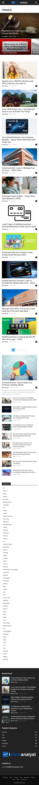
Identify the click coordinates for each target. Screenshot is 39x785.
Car (4, 508)
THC (4, 645)
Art (4, 488)
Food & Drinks (7, 544)
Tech (4, 642)
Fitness (5, 538)
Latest (5, 589)
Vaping (5, 656)
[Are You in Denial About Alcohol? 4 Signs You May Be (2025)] (6, 463)
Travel (5, 654)
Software (6, 634)
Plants (5, 617)
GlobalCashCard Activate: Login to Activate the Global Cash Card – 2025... (19, 282)
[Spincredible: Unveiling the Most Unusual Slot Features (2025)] (6, 409)
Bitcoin (5, 491)
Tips (4, 648)
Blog (4, 494)
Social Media (7, 631)
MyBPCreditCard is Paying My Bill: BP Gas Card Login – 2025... (18, 338)
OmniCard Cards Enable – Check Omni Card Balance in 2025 (18, 197)
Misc (21, 777)
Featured (6, 533)
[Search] (36, 2)
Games (5, 550)
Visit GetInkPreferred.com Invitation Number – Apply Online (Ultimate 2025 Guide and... (19, 139)
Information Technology (10, 569)
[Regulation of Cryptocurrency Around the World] (19, 26)
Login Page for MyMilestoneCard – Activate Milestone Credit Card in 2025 (19, 225)
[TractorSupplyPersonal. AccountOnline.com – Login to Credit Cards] (15, 47)
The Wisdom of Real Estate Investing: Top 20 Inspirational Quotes (21, 708)
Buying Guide (7, 502)
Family (5, 527)
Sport (4, 637)
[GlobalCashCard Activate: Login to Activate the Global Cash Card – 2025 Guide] (19, 269)
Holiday (5, 558)
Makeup (5, 600)
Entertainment (7, 524)
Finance (5, 536)
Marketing (6, 603)
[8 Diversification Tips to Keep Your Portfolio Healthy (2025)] (19, 367)
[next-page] (25, 349)
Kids (4, 586)
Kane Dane (5, 86)
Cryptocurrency (7, 516)
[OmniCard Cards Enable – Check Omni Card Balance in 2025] (19, 185)
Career (5, 510)
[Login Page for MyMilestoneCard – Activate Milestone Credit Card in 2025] (19, 213)
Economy (6, 519)
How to (5, 564)
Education (6, 522)
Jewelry (5, 583)
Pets (4, 614)
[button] (3, 2)
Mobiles (5, 606)
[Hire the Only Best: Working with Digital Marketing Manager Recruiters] (6, 436)
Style (4, 640)
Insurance (6, 572)
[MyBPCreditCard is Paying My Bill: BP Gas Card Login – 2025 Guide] (19, 326)
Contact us (24, 779)
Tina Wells (5, 36)
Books (5, 496)
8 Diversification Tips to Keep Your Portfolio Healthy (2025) (17, 383)
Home (3, 7)
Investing (6, 581)
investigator (6, 578)
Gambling (6, 547)
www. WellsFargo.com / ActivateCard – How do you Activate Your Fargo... (19, 110)
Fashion (5, 530)
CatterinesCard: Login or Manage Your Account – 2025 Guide (18, 169)
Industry (5, 567)
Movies (5, 609)
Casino (5, 513)
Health (5, 555)
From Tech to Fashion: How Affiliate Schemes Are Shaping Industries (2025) (23, 689)
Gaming (5, 553)
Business (6, 499)
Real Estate (6, 623)
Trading (5, 651)
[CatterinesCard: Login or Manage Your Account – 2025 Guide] (19, 157)
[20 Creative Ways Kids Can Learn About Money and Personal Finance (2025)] (6, 454)
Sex (4, 628)
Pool (4, 620)
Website (5, 659)
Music (5, 612)
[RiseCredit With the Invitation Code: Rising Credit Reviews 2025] (19, 241)
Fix (4, 541)
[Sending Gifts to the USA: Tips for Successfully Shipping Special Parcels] (6, 472)
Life (4, 595)
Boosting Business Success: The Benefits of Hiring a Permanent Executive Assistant (22, 444)
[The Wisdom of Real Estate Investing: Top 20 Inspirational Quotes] (6, 418)
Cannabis (6, 505)
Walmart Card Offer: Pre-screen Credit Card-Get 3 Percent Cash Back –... (18, 310)
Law (4, 592)
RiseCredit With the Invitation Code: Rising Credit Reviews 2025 (17, 253)
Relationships (7, 626)
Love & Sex (6, 597)
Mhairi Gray (5, 387)
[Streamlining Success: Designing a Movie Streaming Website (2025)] (6, 427)
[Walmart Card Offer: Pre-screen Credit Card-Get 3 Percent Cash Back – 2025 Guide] (19, 297)
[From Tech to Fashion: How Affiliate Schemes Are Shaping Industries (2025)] (6, 400)
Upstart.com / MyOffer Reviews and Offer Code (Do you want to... (17, 82)
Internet (5, 575)
